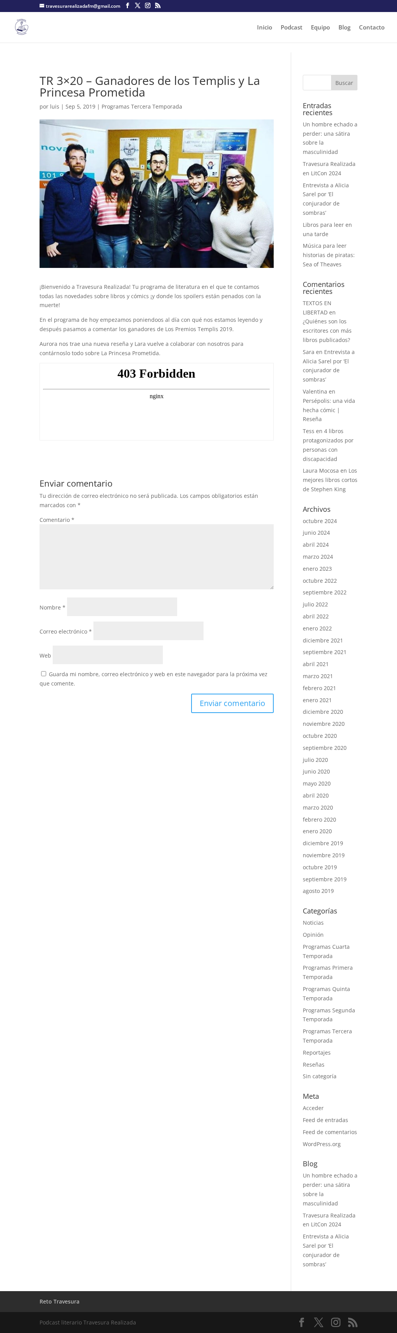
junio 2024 (316, 532)
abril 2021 (316, 664)
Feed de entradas (325, 1120)
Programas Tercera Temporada (142, 106)
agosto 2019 (318, 890)
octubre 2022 (320, 580)
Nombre (53, 607)
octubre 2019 (320, 867)
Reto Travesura (59, 1301)
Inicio (264, 27)
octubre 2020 (320, 735)
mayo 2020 (317, 783)
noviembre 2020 (324, 723)
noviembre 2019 (324, 855)
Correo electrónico (66, 631)
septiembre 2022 (325, 592)
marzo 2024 (318, 556)
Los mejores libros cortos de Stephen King (330, 480)
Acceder (313, 1108)
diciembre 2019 (323, 843)
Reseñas (314, 1064)
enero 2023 (317, 568)
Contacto (372, 27)
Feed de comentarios (330, 1132)
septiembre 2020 (325, 747)
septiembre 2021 (325, 652)
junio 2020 (316, 771)
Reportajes (317, 1052)
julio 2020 (315, 759)
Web (45, 655)
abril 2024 (316, 544)
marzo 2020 (318, 807)
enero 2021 (317, 700)
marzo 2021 (318, 676)
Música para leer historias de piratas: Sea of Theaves (329, 255)
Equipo (320, 27)
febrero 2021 (319, 688)
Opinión (313, 934)
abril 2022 (316, 616)
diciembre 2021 (323, 640)
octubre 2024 (320, 521)
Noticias (313, 922)
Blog (344, 27)
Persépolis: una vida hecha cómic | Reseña (329, 410)
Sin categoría (320, 1076)
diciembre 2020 (323, 711)
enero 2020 (317, 831)
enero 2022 (317, 628)
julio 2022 (315, 604)
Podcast (291, 27)
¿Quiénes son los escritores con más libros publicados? (327, 331)
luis (54, 106)
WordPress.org (322, 1144)
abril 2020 (316, 795)
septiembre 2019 (325, 879)
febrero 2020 (319, 819)
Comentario (57, 519)
